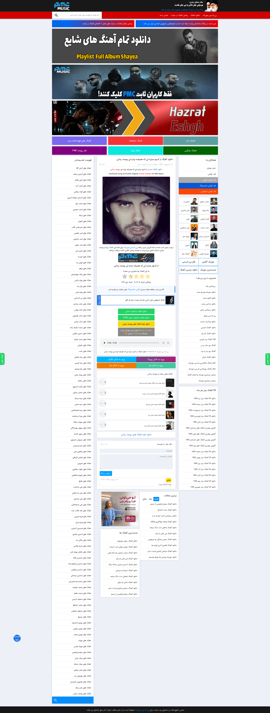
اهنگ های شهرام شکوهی (81, 475)
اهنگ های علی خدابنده (82, 487)
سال (145, 499)
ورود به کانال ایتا (116, 365)
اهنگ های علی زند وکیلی (81, 492)
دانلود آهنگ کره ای (208, 333)
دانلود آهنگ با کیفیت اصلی (136, 311)
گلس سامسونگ (134, 289)
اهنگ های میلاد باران (83, 658)
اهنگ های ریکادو (84, 380)
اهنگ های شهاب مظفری (81, 469)
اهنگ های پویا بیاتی (83, 292)
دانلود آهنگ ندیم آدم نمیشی (126, 570)
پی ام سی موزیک (61, 5)
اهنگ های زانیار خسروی (82, 386)
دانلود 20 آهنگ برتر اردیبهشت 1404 (202, 410)
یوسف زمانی (115, 169)
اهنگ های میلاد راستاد (82, 664)
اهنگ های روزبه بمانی (82, 374)
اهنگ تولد (135, 150)
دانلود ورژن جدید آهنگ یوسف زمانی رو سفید (152, 383)
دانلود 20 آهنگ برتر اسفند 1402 (204, 451)
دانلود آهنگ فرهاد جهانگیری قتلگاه (163, 521)
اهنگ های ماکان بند (83, 540)
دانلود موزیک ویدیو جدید (206, 292)
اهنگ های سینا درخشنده (81, 416)
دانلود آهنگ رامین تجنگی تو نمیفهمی (162, 539)
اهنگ (111, 247)
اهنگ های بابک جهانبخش (81, 274)
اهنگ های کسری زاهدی (82, 534)
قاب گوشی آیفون (209, 180)
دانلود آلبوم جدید (209, 298)
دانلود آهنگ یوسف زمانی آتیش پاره (154, 426)
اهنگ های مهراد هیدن (82, 646)
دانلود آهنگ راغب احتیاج (167, 509)
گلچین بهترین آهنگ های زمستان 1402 (201, 428)
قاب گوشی (212, 174)
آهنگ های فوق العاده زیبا (79, 141)
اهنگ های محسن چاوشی (81, 569)
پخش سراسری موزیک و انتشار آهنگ (201, 374)
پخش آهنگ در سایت (179, 15)
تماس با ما (164, 15)
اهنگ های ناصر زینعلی (82, 670)
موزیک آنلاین (208, 262)
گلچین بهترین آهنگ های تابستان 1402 (201, 439)
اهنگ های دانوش (84, 345)
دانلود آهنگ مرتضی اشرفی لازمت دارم (162, 551)
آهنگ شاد (190, 141)
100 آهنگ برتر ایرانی (208, 339)
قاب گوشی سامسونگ (208, 185)
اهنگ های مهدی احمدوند (81, 622)
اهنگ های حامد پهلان (82, 309)
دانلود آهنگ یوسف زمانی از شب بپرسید (153, 394)
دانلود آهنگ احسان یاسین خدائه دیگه (123, 564)
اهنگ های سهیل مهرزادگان (81, 428)
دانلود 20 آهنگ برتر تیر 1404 (205, 398)
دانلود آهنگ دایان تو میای (127, 582)
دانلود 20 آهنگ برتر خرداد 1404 (204, 404)
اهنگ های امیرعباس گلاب (81, 227)
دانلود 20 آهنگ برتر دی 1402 (205, 463)
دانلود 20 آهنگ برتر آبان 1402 (204, 475)
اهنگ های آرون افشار (83, 180)
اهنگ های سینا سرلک (82, 398)
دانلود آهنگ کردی (209, 357)
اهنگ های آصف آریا (83, 185)
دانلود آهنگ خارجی (208, 327)
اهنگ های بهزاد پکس (83, 280)
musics (151, 351)
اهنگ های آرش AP (83, 168)
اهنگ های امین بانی (83, 250)
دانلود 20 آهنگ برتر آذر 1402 (205, 469)
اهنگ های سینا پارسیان (82, 445)
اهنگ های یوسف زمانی (82, 693)
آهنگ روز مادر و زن (208, 345)
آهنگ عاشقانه (135, 141)
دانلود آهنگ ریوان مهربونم (127, 541)
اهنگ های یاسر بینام (83, 687)
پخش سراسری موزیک (207, 380)
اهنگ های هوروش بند (82, 675)
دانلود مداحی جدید (208, 304)
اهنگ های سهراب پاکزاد (82, 422)
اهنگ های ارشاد (85, 215)
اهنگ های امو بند (84, 256)
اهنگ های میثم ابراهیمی (81, 652)
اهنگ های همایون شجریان (80, 681)
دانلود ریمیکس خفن (208, 309)
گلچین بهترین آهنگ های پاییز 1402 (202, 433)
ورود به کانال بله (156, 365)
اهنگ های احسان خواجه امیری (79, 197)
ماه (150, 499)
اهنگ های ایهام (85, 268)
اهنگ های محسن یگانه (82, 557)
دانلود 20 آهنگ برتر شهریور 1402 (203, 487)
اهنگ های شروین (84, 463)
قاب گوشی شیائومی (208, 191)
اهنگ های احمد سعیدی (82, 209)
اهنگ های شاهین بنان (82, 451)
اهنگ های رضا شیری (83, 363)
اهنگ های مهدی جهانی (82, 628)
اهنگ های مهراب (84, 640)
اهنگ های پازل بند (84, 286)
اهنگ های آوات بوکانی (82, 191)
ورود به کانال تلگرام (116, 359)
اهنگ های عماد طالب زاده (81, 510)
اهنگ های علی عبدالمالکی (81, 504)
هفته (156, 499)
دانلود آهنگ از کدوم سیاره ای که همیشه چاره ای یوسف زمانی (145, 159)
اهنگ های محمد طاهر (82, 593)
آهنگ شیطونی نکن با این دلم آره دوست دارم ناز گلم (145, 300)
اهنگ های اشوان (84, 221)
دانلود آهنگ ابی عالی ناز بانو (166, 533)
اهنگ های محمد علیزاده (82, 587)
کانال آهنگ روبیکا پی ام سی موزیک (202, 368)
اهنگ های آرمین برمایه (82, 174)
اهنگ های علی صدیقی (82, 498)
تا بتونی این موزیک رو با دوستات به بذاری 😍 (136, 332)
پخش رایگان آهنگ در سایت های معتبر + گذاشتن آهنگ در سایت (107, 23)
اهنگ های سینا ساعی (83, 404)
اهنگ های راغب (85, 351)
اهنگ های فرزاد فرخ (83, 522)
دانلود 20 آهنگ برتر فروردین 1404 (203, 416)
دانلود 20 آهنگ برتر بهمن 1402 (204, 457)
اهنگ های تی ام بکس (82, 298)
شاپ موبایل (211, 168)
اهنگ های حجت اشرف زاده (80, 327)
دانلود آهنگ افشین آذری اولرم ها (164, 545)
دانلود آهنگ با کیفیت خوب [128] (136, 317)
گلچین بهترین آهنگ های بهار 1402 (202, 445)
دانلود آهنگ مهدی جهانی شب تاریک (123, 546)
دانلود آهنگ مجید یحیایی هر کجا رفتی (122, 552)
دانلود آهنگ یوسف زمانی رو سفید (155, 404)
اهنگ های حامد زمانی (82, 321)
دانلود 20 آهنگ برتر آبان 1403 (204, 422)
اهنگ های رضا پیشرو (83, 368)
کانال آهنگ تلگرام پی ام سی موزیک (202, 363)
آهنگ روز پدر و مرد (208, 351)
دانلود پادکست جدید (208, 321)
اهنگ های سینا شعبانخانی (81, 410)
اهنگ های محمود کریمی (81, 599)
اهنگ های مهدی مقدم (82, 634)
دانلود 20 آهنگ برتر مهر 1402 (204, 481)
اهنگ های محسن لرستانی (81, 575)
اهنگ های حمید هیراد (82, 339)
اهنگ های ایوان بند (83, 262)
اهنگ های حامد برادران (82, 304)
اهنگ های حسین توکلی (82, 333)
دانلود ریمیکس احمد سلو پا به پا (164, 515)
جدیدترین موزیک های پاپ (208, 271)
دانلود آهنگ (195, 15)
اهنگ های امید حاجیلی (82, 239)
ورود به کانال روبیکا (156, 359)
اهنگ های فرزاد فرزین (82, 516)
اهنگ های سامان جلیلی (82, 392)
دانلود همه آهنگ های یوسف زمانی (136, 324)
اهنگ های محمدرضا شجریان (80, 581)
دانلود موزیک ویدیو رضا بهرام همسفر (162, 557)
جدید (150, 169)
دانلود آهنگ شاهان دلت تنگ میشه (163, 527)
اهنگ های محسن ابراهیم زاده (79, 563)
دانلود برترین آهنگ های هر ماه (189, 271)
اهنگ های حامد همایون (82, 315)
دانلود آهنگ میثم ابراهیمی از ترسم (163, 504)
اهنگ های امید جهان (83, 244)
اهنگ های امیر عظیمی (82, 233)
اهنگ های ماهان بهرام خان (80, 551)
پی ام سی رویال (210, 315)
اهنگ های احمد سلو (83, 203)
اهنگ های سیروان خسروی (81, 439)
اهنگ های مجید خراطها (82, 605)
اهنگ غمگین (190, 150)
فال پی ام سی (188, 262)
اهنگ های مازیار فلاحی (82, 546)
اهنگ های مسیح (84, 616)
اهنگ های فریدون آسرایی (81, 528)
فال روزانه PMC (79, 150)
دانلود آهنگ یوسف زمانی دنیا (156, 415)
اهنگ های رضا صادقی (82, 357)
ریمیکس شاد (211, 286)
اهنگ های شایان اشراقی (82, 457)
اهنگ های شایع (85, 481)
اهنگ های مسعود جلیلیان (81, 611)
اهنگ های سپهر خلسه (82, 433)
